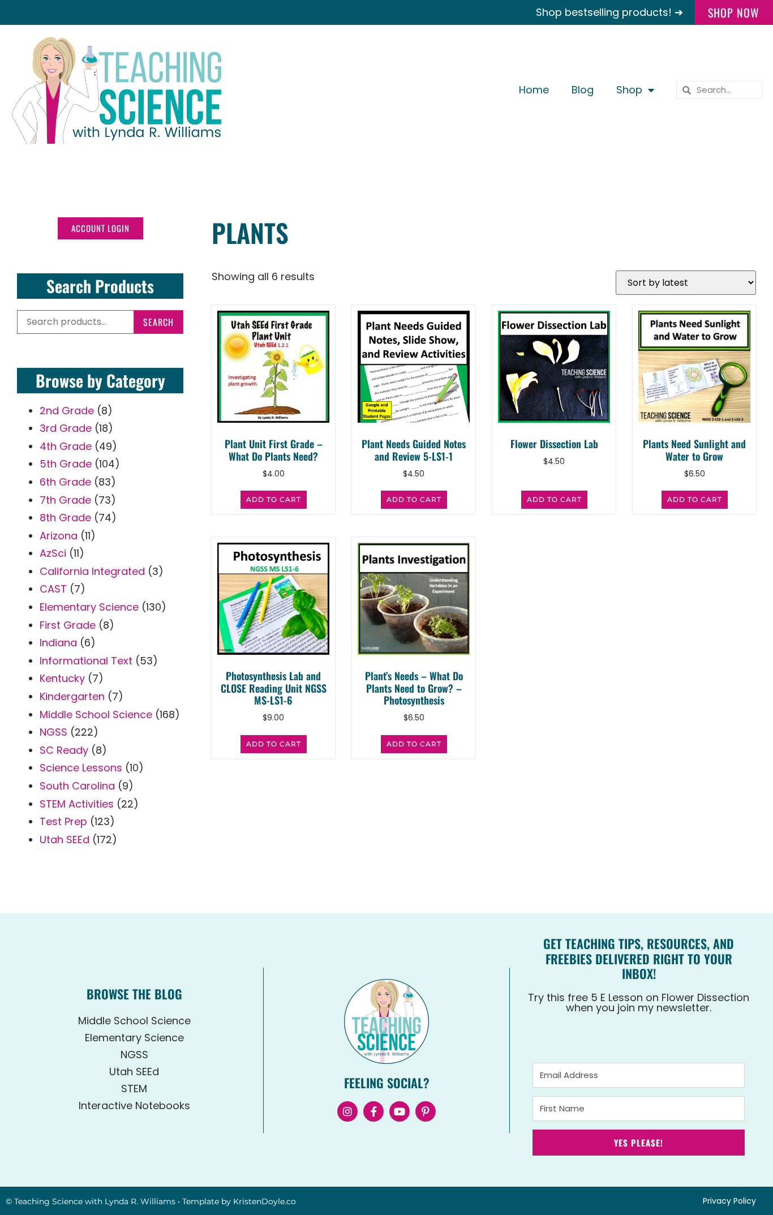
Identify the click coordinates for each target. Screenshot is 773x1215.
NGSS (53, 732)
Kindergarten (72, 696)
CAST (53, 589)
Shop (629, 90)
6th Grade (65, 482)
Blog (583, 90)
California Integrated (92, 571)
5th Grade (66, 464)
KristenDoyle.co (264, 1201)
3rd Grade (66, 428)
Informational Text (86, 661)
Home (534, 90)
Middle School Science (96, 714)
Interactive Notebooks (134, 1105)
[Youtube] (399, 1111)
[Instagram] (347, 1111)
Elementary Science (89, 607)
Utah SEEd (64, 839)
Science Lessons (81, 768)
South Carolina (77, 786)
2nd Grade (67, 410)
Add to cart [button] (273, 499)
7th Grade (65, 500)
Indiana (58, 643)
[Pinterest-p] (425, 1111)
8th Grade (65, 517)
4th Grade (66, 446)
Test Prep (63, 821)
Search (158, 322)
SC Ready (64, 750)
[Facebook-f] (373, 1111)
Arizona (59, 536)
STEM (134, 1088)
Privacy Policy (729, 1201)
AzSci (53, 553)
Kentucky (62, 678)
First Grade (68, 625)
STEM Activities (77, 804)
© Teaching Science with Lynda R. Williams (90, 1201)
